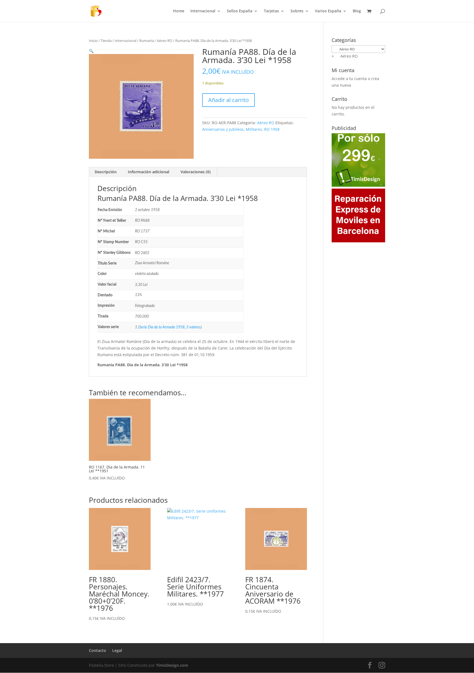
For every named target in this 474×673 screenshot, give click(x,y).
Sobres (296, 11)
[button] (91, 50)
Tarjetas (271, 11)
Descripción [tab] (106, 171)
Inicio (93, 40)
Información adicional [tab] (148, 171)
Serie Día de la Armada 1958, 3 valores (170, 327)
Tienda (106, 40)
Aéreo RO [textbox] (345, 56)
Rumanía (146, 40)
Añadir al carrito (228, 100)
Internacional (202, 11)
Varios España (328, 11)
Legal (117, 650)
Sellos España (239, 11)
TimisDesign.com (172, 665)
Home (178, 11)
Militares (254, 129)
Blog (357, 11)
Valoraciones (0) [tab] (195, 171)
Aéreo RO (164, 40)
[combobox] (345, 56)
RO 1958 (272, 129)
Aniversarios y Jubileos (223, 129)
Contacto (97, 650)
